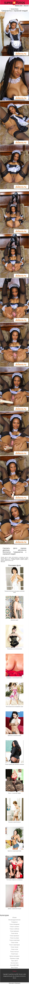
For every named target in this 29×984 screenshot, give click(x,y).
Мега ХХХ (3, 561)
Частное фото (14, 963)
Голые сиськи (14, 947)
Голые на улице (14, 938)
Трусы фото (14, 960)
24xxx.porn (11, 983)
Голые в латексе (14, 926)
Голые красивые (14, 935)
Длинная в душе (14, 620)
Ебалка (14, 917)
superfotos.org (12, 974)
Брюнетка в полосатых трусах (14, 735)
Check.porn (17, 983)
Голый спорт (14, 954)
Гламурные (14, 922)
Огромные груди (14, 958)
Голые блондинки (14, 924)
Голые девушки (14, 931)
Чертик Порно (14, 9)
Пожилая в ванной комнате (14, 822)
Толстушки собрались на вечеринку (14, 879)
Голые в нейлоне (14, 929)
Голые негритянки (14, 940)
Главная (14, 971)
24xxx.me (26, 5)
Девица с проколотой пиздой (14, 908)
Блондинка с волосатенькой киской (14, 677)
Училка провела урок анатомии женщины (14, 764)
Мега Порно (14, 967)
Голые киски (14, 933)
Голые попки (14, 942)
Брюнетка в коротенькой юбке (14, 850)
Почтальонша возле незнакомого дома (14, 706)
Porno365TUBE (14, 965)
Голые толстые (14, 951)
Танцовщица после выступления (14, 648)
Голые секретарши (14, 944)
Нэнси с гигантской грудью (14, 793)
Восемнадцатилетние (14, 919)
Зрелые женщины (14, 956)
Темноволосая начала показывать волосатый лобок (14, 592)
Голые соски (14, 949)
